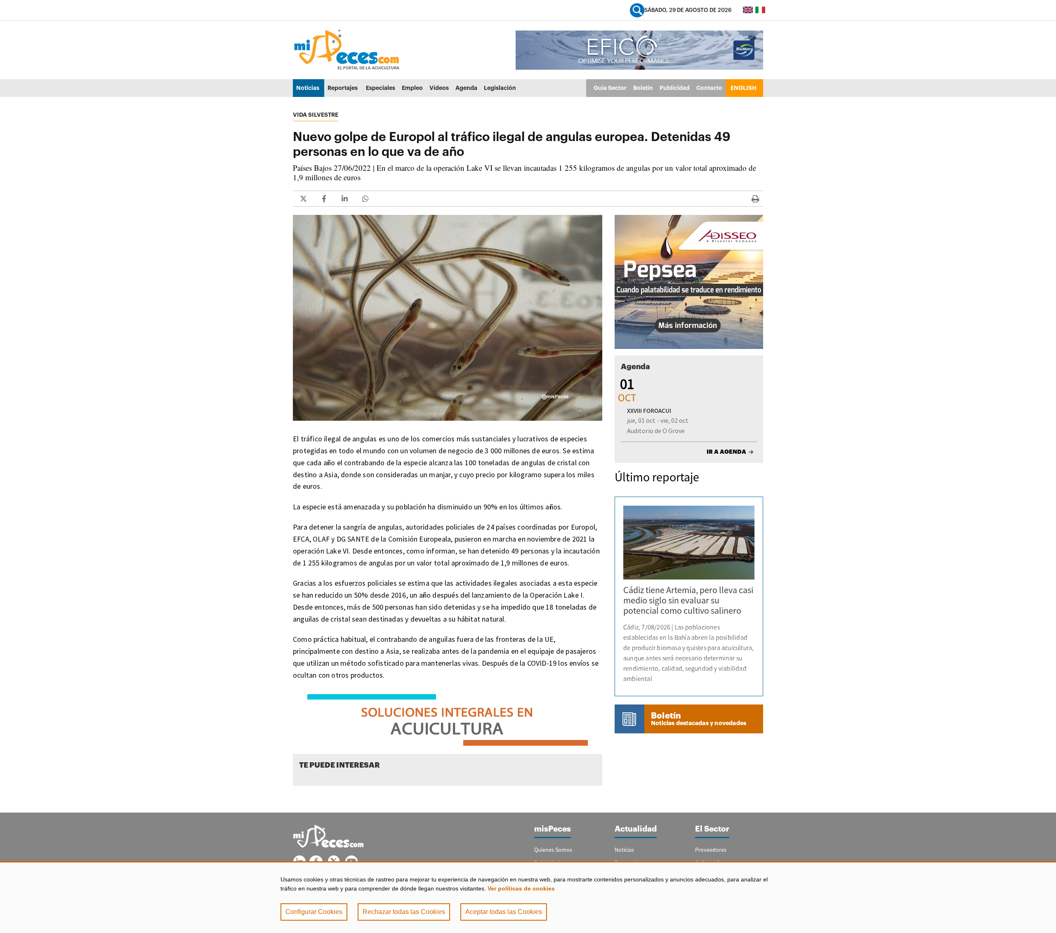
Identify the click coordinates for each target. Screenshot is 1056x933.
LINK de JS (303, 198)
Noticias (307, 88)
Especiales (380, 88)
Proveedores (710, 849)
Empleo (412, 88)
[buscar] (637, 10)
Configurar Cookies (313, 911)
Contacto (709, 88)
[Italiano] (760, 10)
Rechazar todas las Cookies (404, 911)
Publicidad (675, 88)
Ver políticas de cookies (521, 888)
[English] (748, 10)
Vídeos (439, 88)
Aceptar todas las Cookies (503, 911)
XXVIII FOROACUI (649, 411)
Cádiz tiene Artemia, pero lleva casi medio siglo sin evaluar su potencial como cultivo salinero (688, 600)
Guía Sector (610, 88)
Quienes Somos (553, 849)
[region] (528, 897)
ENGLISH (744, 88)
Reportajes (343, 88)
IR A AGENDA (726, 452)
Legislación (500, 88)
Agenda (466, 88)
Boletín (643, 88)
